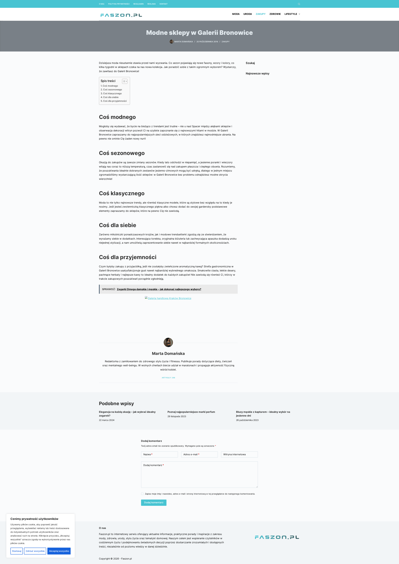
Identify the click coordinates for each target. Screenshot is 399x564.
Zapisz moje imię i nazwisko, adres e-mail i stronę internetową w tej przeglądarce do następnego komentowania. (200, 494)
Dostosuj (16, 551)
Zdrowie (275, 13)
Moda (236, 13)
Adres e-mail (191, 454)
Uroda (247, 13)
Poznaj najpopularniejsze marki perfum (191, 411)
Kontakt (164, 4)
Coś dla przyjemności (115, 101)
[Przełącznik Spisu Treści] (123, 81)
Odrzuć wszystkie (35, 551)
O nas (101, 4)
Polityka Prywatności (119, 4)
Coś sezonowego (112, 89)
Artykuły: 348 (168, 378)
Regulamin (138, 4)
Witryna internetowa (234, 454)
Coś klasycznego (112, 93)
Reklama (151, 4)
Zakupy (261, 13)
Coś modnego (110, 85)
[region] (40, 536)
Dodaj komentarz (153, 465)
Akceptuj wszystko (59, 551)
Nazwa (147, 454)
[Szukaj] (299, 4)
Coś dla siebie (110, 97)
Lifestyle (291, 13)
